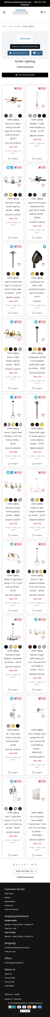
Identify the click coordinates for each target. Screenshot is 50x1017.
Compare (14, 159)
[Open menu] (4, 12)
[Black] (20, 116)
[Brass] (11, 195)
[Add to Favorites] (19, 106)
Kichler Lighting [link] (28, 26)
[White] (15, 116)
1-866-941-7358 (39, 2)
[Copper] (39, 349)
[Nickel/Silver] (11, 116)
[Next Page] (35, 864)
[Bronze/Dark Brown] (6, 116)
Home (4, 26)
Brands (17, 26)
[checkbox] (9, 159)
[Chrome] (30, 116)
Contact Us (25, 4)
